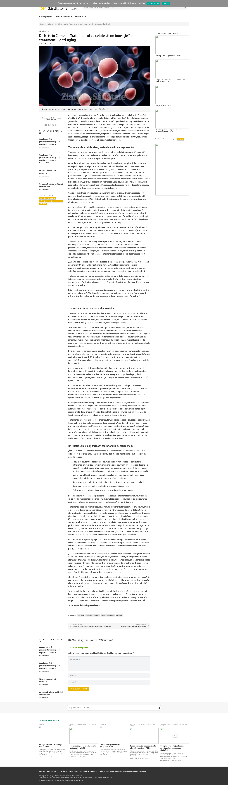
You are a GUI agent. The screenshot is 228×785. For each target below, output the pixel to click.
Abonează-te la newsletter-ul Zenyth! (129, 771)
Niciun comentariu (60, 109)
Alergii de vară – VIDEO (163, 106)
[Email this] (96, 109)
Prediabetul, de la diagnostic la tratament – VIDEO (82, 747)
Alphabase (79, 781)
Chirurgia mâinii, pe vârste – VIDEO (168, 56)
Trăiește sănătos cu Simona (86, 724)
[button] (72, 16)
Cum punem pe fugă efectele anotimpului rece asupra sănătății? (172, 748)
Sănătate (44, 31)
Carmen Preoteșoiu (165, 760)
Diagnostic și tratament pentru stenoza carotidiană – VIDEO (170, 81)
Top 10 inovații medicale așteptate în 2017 (110, 746)
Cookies (166, 4)
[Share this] (100, 109)
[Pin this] (103, 109)
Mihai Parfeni (43, 757)
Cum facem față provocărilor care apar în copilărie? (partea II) (49, 157)
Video (71, 726)
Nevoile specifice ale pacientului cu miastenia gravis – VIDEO (168, 131)
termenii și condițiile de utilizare (74, 777)
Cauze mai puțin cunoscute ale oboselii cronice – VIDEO (143, 747)
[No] (225, 3)
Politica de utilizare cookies (93, 777)
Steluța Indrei (103, 757)
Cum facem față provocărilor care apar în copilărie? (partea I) (49, 141)
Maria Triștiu (72, 756)
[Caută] (158, 707)
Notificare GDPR (108, 777)
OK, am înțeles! (153, 4)
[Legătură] (75, 7)
